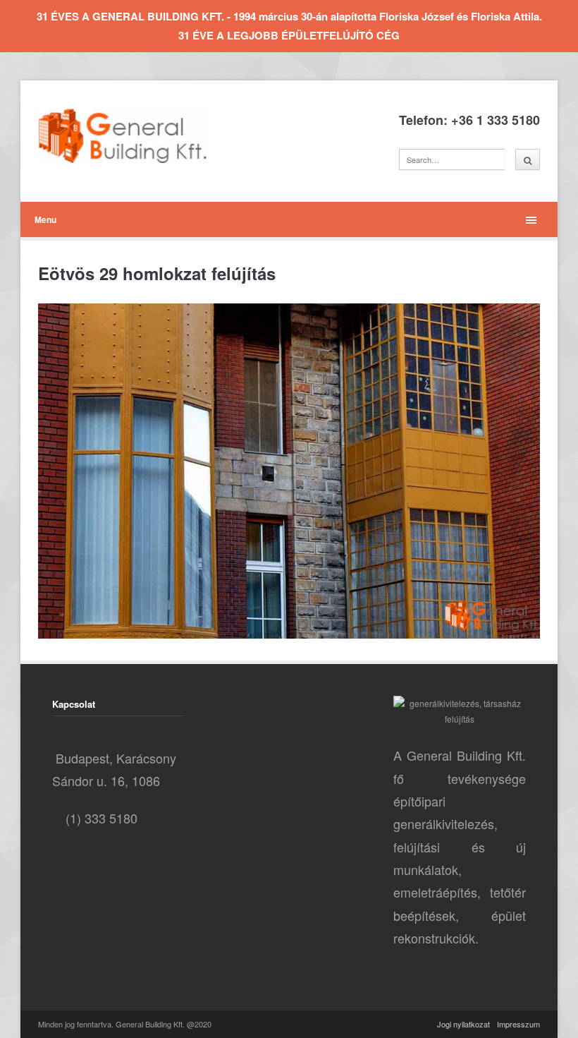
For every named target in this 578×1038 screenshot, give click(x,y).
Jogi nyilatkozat (463, 1024)
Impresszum (518, 1024)
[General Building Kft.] (144, 136)
